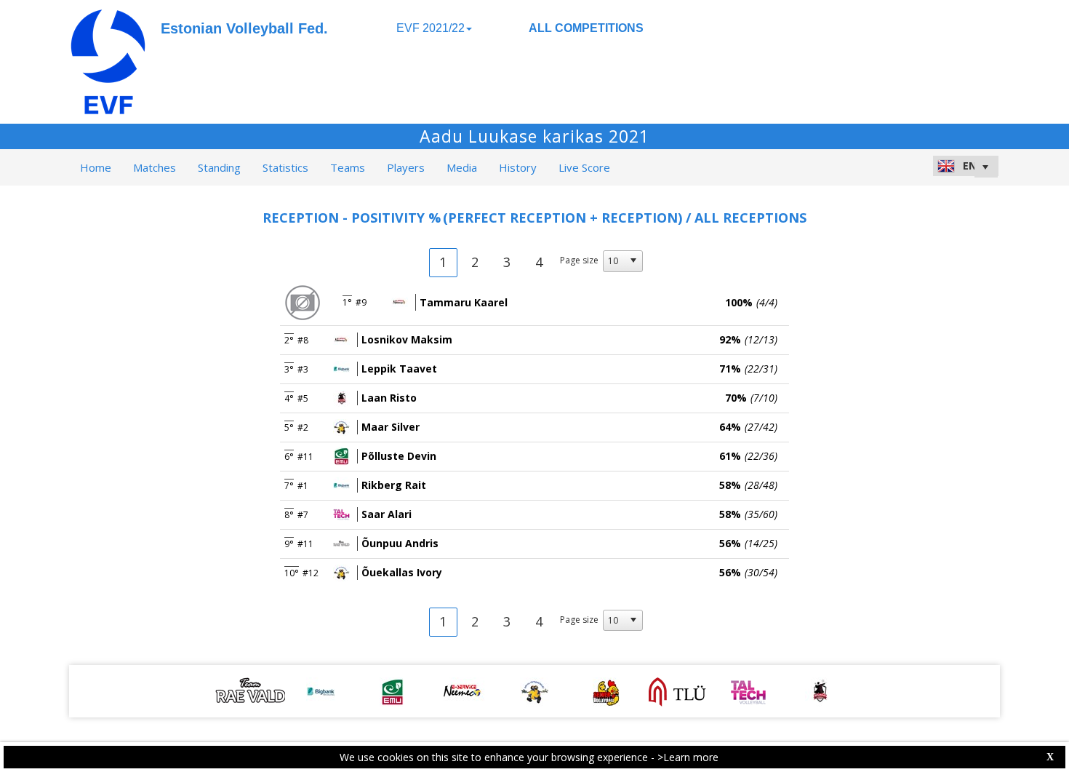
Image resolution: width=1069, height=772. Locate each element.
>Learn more (687, 757)
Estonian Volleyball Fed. (244, 28)
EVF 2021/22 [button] (430, 28)
